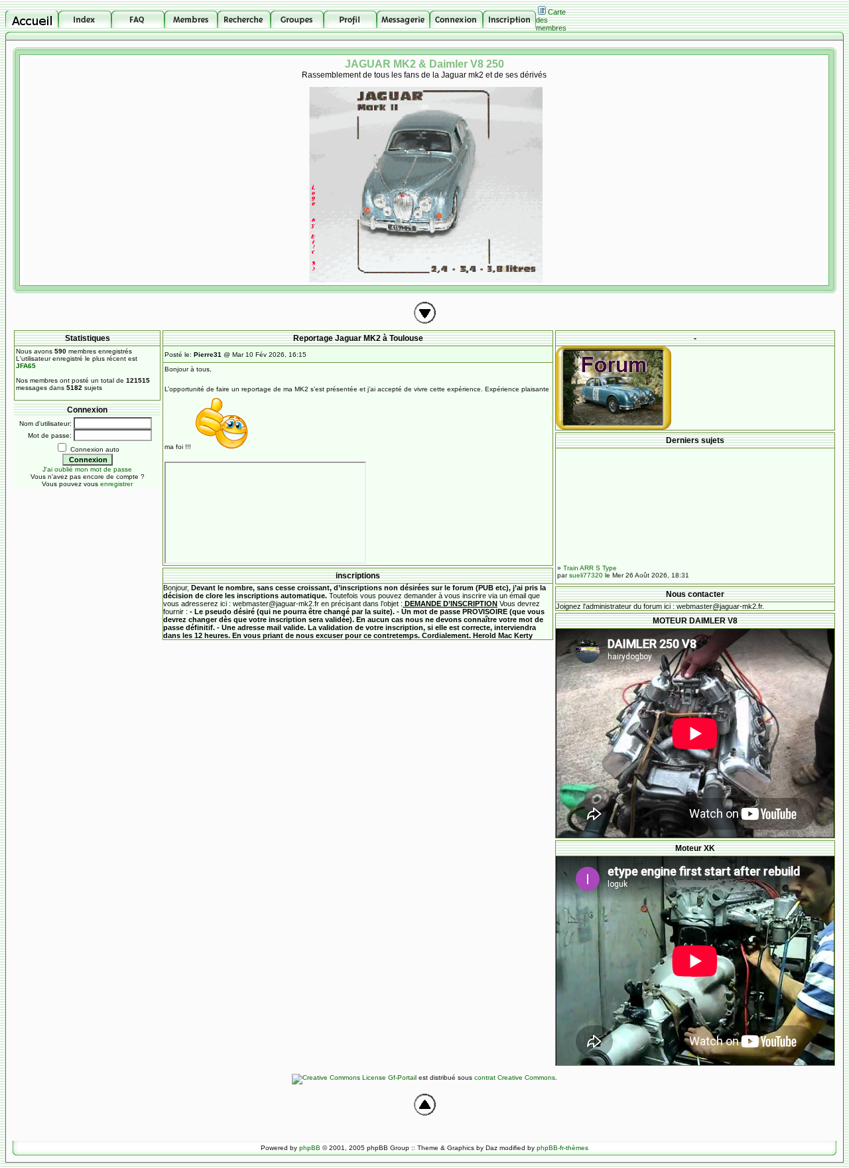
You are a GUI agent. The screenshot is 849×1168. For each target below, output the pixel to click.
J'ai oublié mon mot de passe (87, 469)
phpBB (309, 1147)
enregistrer (116, 483)
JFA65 (26, 365)
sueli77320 (586, 568)
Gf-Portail (402, 1077)
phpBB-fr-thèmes (562, 1147)
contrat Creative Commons (514, 1077)
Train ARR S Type (590, 561)
